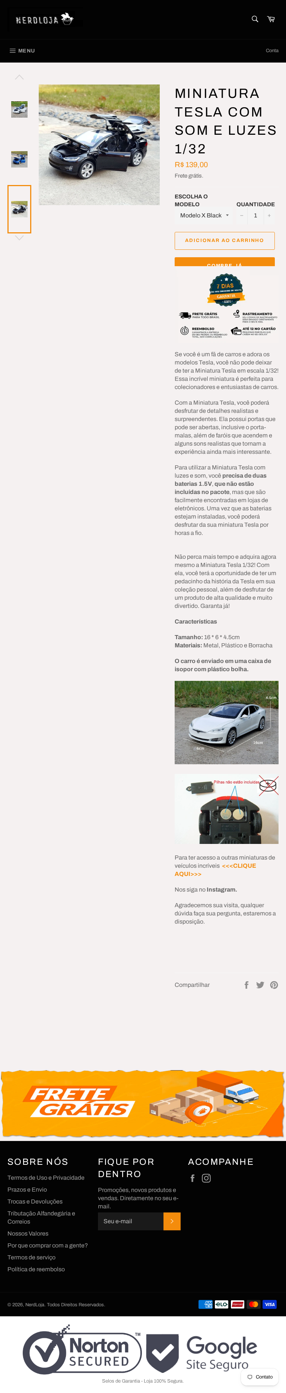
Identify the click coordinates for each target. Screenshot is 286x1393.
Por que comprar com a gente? (47, 1245)
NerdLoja (34, 1304)
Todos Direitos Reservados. (76, 1304)
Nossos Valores (27, 1233)
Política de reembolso (36, 1269)
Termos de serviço (31, 1257)
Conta (272, 50)
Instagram (221, 889)
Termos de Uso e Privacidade (46, 1177)
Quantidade (255, 204)
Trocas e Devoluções (35, 1201)
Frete (181, 176)
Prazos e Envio (27, 1189)
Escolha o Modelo (191, 200)
